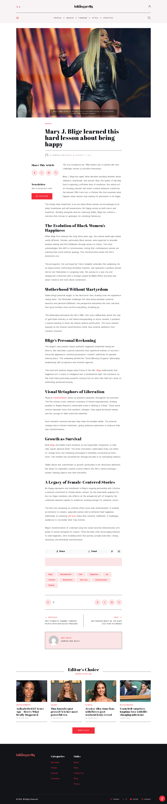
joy (107, 574)
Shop (76, 778)
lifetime (51, 580)
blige (50, 574)
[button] (56, 173)
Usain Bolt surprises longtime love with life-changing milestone (134, 711)
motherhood (67, 580)
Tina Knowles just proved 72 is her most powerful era (64, 711)
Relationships (126, 705)
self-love (71, 516)
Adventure (55, 762)
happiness (94, 574)
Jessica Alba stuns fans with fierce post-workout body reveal (100, 711)
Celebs (54, 705)
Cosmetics (55, 778)
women (51, 585)
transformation (60, 397)
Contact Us (78, 773)
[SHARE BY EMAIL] (49, 173)
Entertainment (23, 705)
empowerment (65, 574)
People (48, 124)
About (76, 762)
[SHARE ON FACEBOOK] (35, 173)
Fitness (88, 705)
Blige (98, 370)
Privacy (77, 784)
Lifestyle (54, 773)
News (76, 767)
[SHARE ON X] (42, 173)
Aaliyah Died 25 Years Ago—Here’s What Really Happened (30, 711)
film (80, 574)
